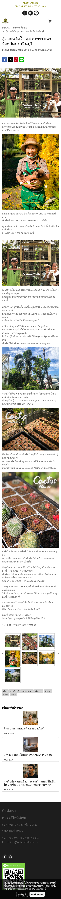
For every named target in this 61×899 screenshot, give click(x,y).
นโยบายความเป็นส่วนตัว (21, 889)
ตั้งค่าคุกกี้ (22, 894)
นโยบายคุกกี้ (41, 889)
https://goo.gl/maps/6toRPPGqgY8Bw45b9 (24, 618)
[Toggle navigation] (57, 21)
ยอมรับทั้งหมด (37, 894)
